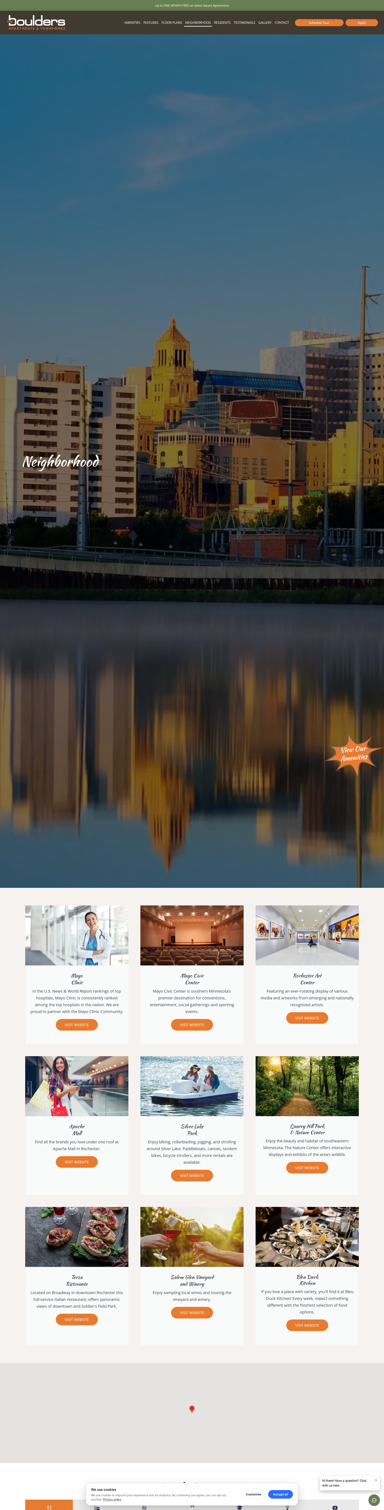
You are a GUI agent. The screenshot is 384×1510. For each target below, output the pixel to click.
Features (151, 22)
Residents (222, 22)
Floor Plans (172, 22)
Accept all (280, 1494)
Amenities (132, 22)
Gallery (265, 22)
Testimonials (244, 22)
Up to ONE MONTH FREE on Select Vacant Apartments (192, 5)
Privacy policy (112, 1499)
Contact (282, 22)
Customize (253, 1494)
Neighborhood (198, 22)
